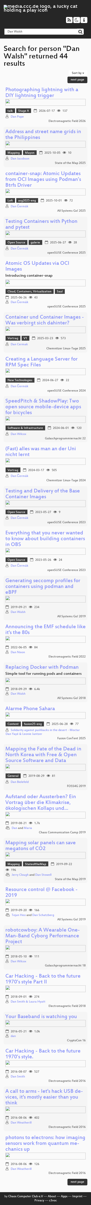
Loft (10, 200)
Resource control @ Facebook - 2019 (41, 893)
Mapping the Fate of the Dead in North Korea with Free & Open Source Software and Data (43, 755)
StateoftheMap (35, 864)
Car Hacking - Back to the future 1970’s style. (43, 1054)
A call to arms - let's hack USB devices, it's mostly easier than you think (44, 1097)
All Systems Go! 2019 (71, 616)
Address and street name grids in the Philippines (43, 135)
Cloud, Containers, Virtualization (29, 291)
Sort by (77, 73)
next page (77, 79)
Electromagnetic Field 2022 (67, 657)
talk (10, 111)
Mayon (29, 153)
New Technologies (20, 380)
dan (13, 1036)
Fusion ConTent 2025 (71, 738)
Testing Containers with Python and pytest (41, 225)
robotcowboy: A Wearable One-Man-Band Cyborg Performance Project (42, 936)
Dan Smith (18, 1076)
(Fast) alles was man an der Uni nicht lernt (40, 452)
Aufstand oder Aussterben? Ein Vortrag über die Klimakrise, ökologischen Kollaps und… (40, 803)
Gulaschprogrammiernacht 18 (65, 965)
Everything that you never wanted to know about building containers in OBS (45, 539)
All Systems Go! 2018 (71, 698)
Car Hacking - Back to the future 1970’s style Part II (43, 979)
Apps (64, 1196)
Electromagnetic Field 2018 (67, 1006)
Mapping (14, 153)
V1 (25, 338)
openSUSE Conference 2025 (66, 253)
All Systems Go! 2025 (71, 211)
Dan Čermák (19, 206)
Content (13, 724)
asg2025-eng (27, 200)
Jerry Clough (20, 875)
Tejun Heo (19, 915)
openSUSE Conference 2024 (66, 391)
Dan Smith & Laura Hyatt (28, 1002)
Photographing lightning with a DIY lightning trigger (41, 93)
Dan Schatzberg (43, 915)
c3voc (53, 1200)
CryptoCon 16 (76, 1040)
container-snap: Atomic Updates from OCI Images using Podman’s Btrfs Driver (43, 180)
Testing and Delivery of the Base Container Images (42, 494)
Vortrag (13, 338)
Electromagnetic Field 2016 (67, 1081)
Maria (28, 828)
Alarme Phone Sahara (30, 709)
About (52, 1196)
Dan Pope (17, 117)
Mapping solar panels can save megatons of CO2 (40, 846)
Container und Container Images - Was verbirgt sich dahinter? (44, 320)
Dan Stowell (43, 875)
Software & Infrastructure (25, 428)
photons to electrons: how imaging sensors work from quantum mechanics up (45, 1144)
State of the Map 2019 (70, 879)
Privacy (39, 1200)
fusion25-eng (33, 724)
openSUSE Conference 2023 (66, 522)
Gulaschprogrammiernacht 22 (65, 438)
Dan (14, 828)
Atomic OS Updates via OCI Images (37, 267)
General (13, 776)
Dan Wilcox (18, 434)
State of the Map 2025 (70, 163)
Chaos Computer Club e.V (25, 1196)
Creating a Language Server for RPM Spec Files (41, 362)
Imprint (77, 1196)
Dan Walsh (18, 612)
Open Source (16, 242)
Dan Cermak (19, 344)
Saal (60, 291)
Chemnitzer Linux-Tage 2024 (66, 480)
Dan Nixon (18, 652)
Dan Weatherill (21, 1123)
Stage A (23, 111)
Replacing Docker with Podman (42, 668)
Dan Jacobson (20, 159)
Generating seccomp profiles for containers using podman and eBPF (42, 587)
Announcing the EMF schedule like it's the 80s (45, 630)
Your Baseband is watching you (41, 1017)
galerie (35, 242)
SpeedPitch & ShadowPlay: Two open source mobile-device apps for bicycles (43, 407)
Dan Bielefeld (20, 782)
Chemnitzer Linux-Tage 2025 (66, 348)
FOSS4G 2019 (76, 786)
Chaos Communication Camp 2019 (62, 832)
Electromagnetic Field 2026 (67, 121)
